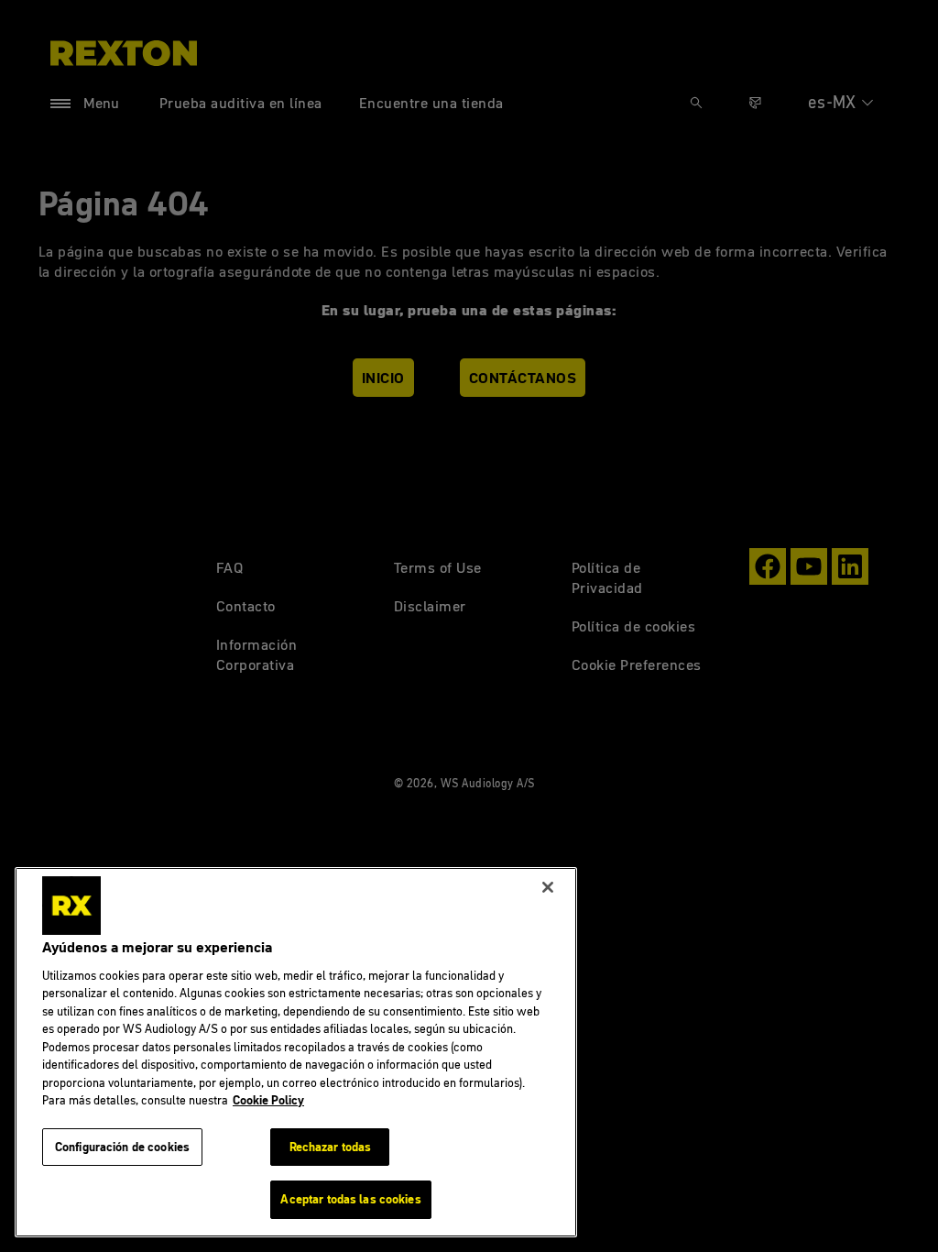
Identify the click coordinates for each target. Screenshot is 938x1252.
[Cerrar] (548, 887)
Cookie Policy (268, 1100)
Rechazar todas (330, 1146)
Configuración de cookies (122, 1146)
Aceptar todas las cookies (350, 1199)
